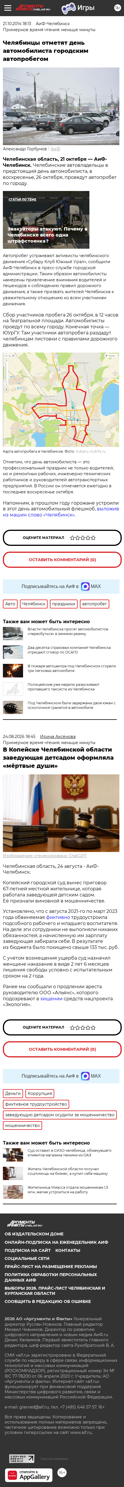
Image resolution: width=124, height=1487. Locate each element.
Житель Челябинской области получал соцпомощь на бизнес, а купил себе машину (68, 1171)
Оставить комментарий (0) (62, 559)
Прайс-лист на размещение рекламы (51, 1266)
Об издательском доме (34, 1234)
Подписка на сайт (28, 1250)
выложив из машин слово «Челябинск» (61, 512)
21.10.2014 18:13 (17, 23)
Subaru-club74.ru (91, 451)
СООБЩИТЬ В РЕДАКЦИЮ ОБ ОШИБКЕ (48, 1301)
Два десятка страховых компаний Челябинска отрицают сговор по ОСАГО (69, 649)
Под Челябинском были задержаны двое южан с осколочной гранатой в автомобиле (72, 705)
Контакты (67, 1250)
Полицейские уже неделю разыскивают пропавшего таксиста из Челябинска (63, 686)
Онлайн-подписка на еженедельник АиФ (56, 1242)
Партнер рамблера (54, 1458)
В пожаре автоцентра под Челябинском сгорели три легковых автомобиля (72, 668)
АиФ (55, 148)
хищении (51, 998)
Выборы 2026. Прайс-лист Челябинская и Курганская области (55, 1291)
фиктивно (58, 917)
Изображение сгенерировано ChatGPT (45, 855)
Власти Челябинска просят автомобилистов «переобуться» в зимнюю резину (68, 631)
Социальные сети (27, 1258)
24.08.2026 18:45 (19, 736)
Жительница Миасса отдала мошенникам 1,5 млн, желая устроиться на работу (68, 1189)
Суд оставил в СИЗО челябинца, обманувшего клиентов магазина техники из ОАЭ (70, 1152)
